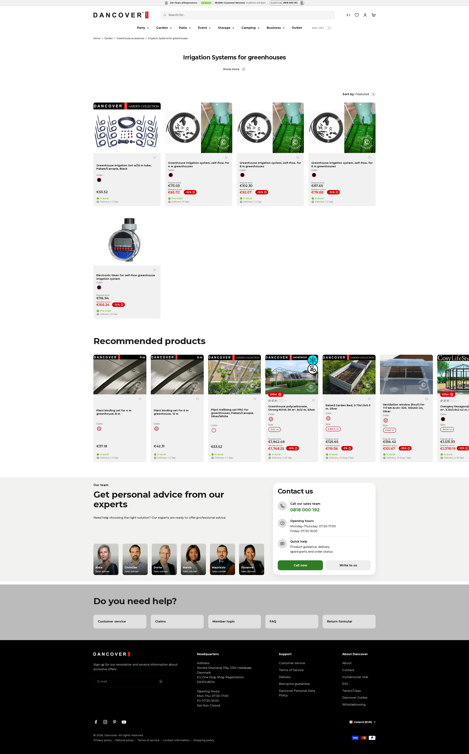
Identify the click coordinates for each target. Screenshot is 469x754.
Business (274, 28)
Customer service (292, 663)
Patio (183, 28)
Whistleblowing (353, 704)
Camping (248, 28)
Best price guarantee (294, 684)
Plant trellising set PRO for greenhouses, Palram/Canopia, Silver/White (232, 413)
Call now (300, 565)
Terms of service (148, 740)
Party (141, 28)
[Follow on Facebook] (95, 722)
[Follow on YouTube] (123, 722)
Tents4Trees (351, 691)
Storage (224, 28)
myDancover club (355, 677)
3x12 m (274, 429)
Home (96, 38)
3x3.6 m (447, 429)
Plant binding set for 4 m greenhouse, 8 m (113, 412)
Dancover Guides (355, 697)
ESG (345, 684)
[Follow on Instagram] (105, 722)
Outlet (297, 28)
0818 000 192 (305, 509)
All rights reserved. (131, 735)
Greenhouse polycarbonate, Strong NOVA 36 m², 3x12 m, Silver (291, 408)
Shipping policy (203, 740)
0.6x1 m (389, 430)
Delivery (285, 677)
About (347, 663)
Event (202, 28)
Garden (162, 28)
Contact (348, 670)
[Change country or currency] (348, 15)
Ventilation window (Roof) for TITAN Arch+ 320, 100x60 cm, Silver (403, 408)
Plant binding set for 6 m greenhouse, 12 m (171, 412)
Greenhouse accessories (130, 38)
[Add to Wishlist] (154, 157)
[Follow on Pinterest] (114, 722)
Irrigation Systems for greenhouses (168, 38)
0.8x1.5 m (333, 428)
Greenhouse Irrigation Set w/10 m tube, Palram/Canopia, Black (124, 167)
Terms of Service (291, 670)
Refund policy (124, 740)
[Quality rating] (277, 400)
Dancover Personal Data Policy (297, 693)
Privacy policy (102, 740)
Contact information (176, 740)
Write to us (348, 565)
